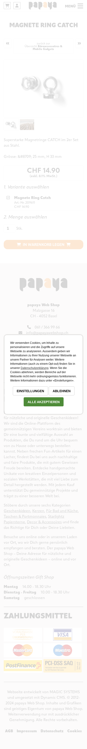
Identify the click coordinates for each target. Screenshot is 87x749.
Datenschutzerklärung (34, 368)
